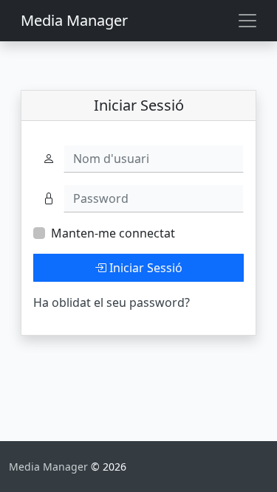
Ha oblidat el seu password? (111, 302)
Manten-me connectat (113, 233)
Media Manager (74, 20)
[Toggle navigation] (247, 20)
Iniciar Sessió (144, 268)
